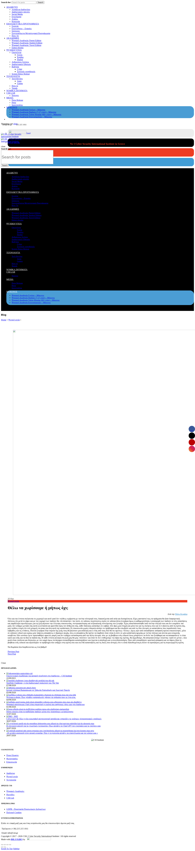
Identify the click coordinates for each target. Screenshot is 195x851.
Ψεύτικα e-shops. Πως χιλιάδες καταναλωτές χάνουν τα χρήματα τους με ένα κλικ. (41, 697)
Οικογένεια (16, 52)
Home (3, 320)
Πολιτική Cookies (13, 812)
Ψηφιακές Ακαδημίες (15, 791)
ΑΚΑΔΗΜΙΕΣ (12, 38)
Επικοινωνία (11, 762)
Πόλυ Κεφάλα (181, 614)
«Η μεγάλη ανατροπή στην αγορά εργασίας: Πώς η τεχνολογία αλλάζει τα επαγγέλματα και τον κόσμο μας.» (52, 733)
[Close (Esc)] (2, 844)
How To (15, 36)
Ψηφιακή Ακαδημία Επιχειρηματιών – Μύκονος (32, 117)
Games (20, 83)
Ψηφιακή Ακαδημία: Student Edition (27, 43)
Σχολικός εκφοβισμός (26, 71)
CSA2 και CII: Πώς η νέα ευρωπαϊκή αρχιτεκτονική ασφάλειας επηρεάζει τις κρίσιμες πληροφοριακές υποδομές (53, 719)
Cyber (19, 69)
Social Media (17, 14)
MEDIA (9, 98)
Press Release (17, 100)
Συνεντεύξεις (17, 105)
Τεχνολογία (11, 780)
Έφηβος (20, 57)
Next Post (12, 654)
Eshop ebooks (17, 48)
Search (40, 2)
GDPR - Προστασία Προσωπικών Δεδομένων (26, 809)
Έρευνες (15, 95)
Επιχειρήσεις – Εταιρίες (22, 28)
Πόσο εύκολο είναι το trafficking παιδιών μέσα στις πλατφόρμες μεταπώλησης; (39, 711)
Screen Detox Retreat (21, 74)
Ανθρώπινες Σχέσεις (20, 62)
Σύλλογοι (16, 31)
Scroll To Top (7, 849)
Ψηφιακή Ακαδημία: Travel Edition (26, 45)
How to (15, 86)
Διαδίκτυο (10, 773)
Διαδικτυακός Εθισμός (21, 64)
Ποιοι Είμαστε (12, 755)
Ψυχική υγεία (14, 320)
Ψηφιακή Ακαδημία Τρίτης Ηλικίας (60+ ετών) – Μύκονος (36, 114)
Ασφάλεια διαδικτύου (21, 9)
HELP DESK (14, 142)
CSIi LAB (10, 93)
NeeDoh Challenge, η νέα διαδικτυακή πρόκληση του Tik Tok (32, 683)
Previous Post (13, 651)
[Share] (5, 844)
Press (14, 102)
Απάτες (15, 19)
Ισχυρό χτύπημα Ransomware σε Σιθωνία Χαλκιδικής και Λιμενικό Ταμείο (38, 690)
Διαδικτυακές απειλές (21, 12)
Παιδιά (20, 59)
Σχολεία (15, 26)
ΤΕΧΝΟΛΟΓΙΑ (13, 76)
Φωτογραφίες (12, 759)
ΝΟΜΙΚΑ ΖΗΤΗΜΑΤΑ (16, 90)
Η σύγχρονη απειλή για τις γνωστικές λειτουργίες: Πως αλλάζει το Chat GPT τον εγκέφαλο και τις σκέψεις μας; (53, 726)
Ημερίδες (10, 794)
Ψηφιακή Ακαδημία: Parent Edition (26, 40)
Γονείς (19, 55)
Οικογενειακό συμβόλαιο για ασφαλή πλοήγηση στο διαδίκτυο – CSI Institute (39, 676)
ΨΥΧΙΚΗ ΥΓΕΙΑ (14, 50)
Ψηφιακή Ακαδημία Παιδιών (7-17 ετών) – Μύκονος (34, 112)
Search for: (6, 2)
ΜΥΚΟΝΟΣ (11, 107)
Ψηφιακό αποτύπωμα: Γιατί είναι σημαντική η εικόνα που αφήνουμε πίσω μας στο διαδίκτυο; (45, 704)
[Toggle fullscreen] (7, 844)
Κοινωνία (16, 21)
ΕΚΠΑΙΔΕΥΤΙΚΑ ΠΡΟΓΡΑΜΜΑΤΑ (22, 24)
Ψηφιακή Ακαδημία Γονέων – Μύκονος (28, 110)
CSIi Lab (10, 798)
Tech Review (17, 79)
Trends (14, 88)
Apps (19, 81)
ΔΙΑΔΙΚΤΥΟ (12, 7)
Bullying (15, 67)
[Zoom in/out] (10, 844)
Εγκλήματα (16, 17)
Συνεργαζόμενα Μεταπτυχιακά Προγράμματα (31, 33)
